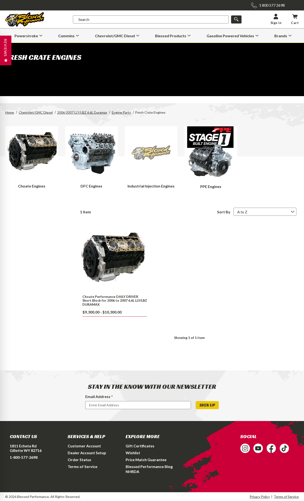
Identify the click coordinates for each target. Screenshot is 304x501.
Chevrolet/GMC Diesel (36, 112)
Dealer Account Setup (87, 452)
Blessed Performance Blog (149, 466)
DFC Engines (91, 186)
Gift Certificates (140, 446)
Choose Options (114, 257)
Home (9, 112)
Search (83, 19)
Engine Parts (121, 112)
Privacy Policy (260, 497)
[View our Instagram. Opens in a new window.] (245, 448)
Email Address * (99, 396)
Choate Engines (31, 186)
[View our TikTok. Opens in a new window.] (284, 448)
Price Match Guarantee (146, 459)
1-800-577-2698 (24, 457)
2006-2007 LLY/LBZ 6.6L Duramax (82, 112)
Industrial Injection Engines (151, 186)
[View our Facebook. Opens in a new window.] (271, 448)
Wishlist (133, 452)
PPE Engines (210, 186)
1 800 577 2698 (272, 5)
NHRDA (132, 471)
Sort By (223, 212)
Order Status (79, 459)
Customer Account (84, 446)
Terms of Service (82, 466)
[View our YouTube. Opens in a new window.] (258, 448)
